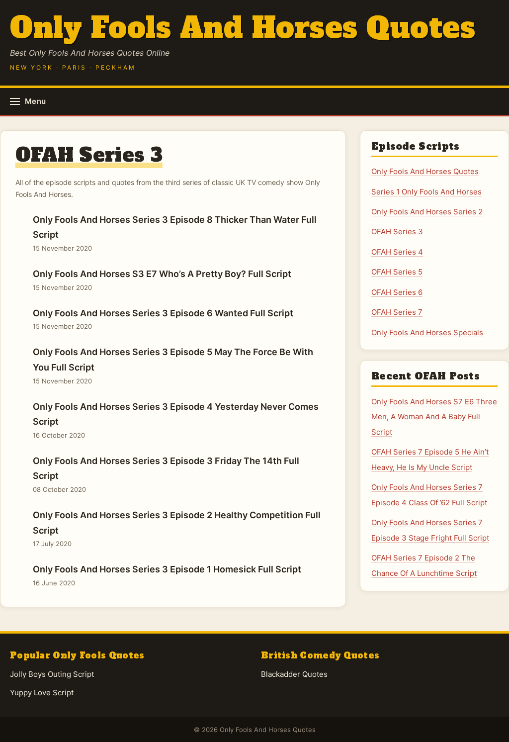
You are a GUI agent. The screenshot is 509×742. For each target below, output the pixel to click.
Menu (35, 101)
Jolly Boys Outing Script (52, 674)
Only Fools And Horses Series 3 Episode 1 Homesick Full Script (167, 575)
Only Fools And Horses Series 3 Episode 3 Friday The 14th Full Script (166, 474)
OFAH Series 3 (397, 231)
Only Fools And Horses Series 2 (427, 211)
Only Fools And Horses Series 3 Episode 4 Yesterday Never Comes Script (176, 420)
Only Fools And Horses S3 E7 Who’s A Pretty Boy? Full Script (162, 280)
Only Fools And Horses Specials (427, 332)
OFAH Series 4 (397, 252)
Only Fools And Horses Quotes (242, 27)
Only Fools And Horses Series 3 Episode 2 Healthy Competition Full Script (177, 529)
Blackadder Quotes (294, 674)
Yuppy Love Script (42, 692)
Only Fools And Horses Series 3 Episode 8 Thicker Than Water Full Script (175, 233)
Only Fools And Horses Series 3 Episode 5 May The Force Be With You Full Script (173, 365)
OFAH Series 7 (397, 312)
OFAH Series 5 (397, 272)
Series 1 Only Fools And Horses (426, 191)
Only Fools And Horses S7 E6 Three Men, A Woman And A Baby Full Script (434, 417)
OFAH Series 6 (397, 292)
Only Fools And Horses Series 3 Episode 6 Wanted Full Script (163, 319)
